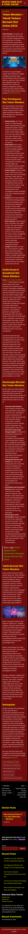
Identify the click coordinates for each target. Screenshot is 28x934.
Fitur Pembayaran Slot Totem (11, 762)
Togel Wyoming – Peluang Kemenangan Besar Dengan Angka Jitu (20, 791)
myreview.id (13, 757)
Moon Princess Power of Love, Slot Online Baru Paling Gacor (13, 816)
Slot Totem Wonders (8, 775)
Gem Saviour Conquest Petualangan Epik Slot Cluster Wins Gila (15, 874)
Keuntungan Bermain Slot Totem (11, 768)
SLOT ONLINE (5, 11)
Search (4, 845)
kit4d (21, 746)
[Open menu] (24, 3)
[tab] (10, 827)
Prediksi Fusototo (7, 901)
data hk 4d (5, 899)
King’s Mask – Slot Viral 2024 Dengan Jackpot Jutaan (7, 790)
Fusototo (13, 905)
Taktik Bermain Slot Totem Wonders (12, 778)
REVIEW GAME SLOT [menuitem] (14, 93)
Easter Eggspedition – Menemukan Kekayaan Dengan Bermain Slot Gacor (14, 553)
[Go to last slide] (4, 819)
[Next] (23, 819)
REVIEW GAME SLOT (8, 771)
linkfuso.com (6, 897)
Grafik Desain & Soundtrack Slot (11, 765)
